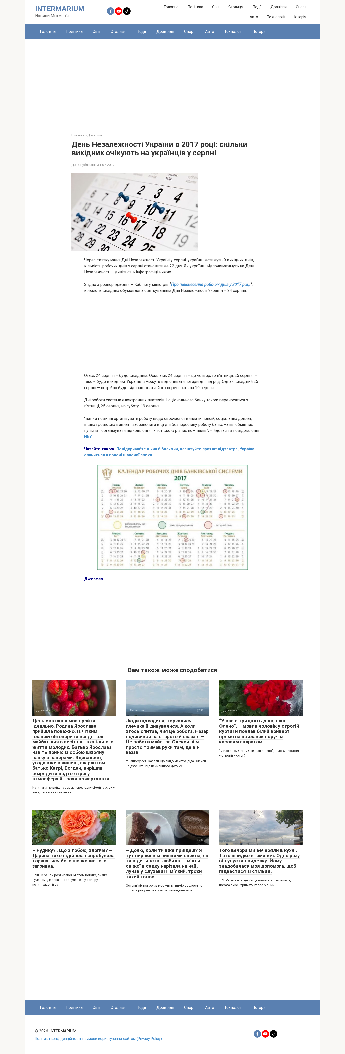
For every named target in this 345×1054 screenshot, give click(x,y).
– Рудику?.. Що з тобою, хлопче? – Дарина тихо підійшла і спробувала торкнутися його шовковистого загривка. (73, 858)
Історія (300, 17)
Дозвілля (278, 7)
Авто (254, 17)
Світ (215, 7)
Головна (171, 7)
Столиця (235, 7)
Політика (195, 7)
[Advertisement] (172, 82)
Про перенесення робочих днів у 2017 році (210, 284)
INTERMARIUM (59, 9)
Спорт (301, 7)
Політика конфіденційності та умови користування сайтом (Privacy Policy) (98, 1039)
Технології (276, 17)
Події (256, 7)
